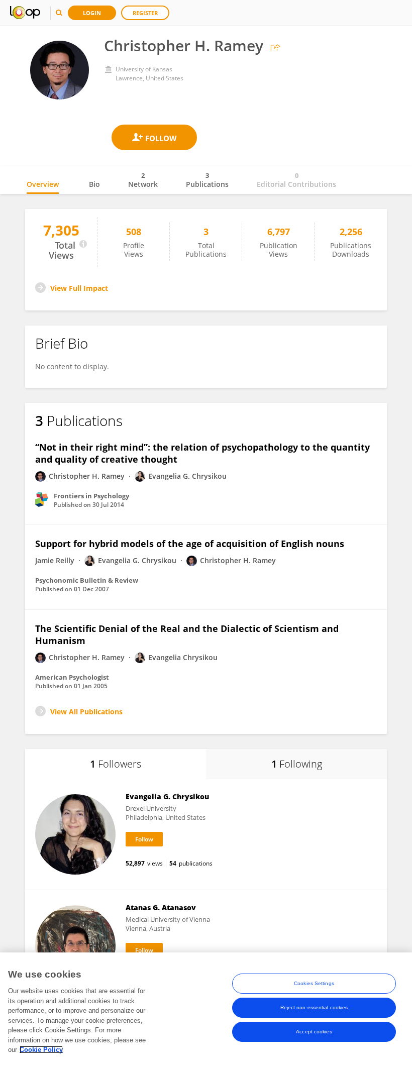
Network (143, 180)
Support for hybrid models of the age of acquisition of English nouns (189, 544)
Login (92, 13)
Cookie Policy (41, 1049)
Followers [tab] (115, 764)
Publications (207, 180)
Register (145, 13)
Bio (94, 184)
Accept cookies (314, 1031)
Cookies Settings (314, 983)
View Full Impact (79, 288)
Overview (43, 184)
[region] (206, 1011)
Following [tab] (296, 764)
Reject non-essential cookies (314, 1007)
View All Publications (86, 711)
